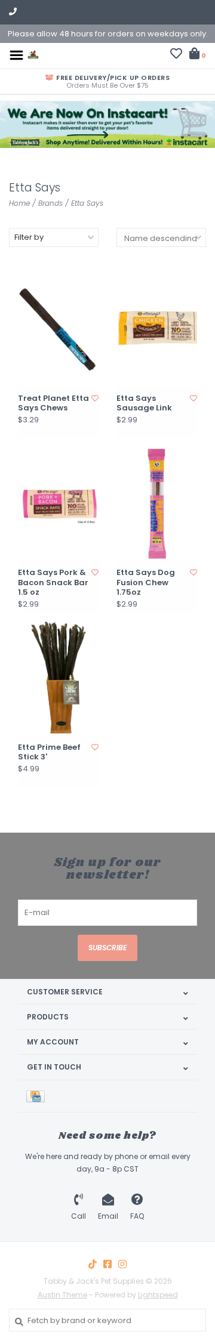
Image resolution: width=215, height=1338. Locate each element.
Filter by (29, 237)
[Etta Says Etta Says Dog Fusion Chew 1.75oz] (156, 503)
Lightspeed (158, 1295)
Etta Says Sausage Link (144, 403)
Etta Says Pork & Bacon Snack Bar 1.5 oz (53, 582)
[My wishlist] (176, 55)
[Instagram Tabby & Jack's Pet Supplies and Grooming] (122, 1264)
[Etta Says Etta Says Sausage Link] (156, 329)
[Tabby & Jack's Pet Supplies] (33, 54)
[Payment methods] (37, 1096)
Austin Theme (62, 1295)
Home (19, 203)
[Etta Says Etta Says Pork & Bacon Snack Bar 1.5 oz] (58, 503)
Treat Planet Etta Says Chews (53, 403)
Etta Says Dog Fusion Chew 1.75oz (145, 582)
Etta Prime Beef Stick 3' (49, 752)
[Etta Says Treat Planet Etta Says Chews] (58, 329)
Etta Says (87, 203)
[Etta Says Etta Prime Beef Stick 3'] (58, 678)
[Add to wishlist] (95, 398)
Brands (50, 203)
